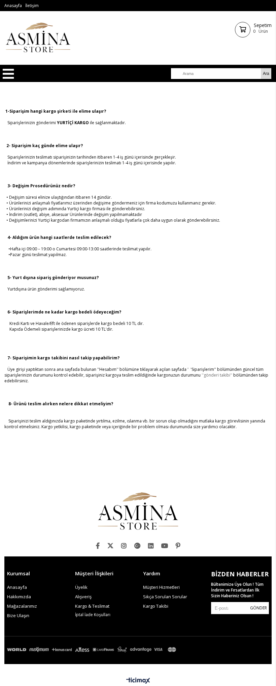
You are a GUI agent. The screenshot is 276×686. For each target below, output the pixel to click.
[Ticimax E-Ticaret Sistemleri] (138, 681)
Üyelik (81, 587)
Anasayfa (13, 5)
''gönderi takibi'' (217, 375)
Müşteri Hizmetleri (161, 587)
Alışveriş (83, 597)
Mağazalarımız (22, 606)
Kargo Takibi (155, 606)
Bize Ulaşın (18, 615)
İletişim (32, 5)
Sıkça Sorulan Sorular (165, 597)
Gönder (258, 608)
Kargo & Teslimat (92, 606)
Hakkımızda (19, 597)
